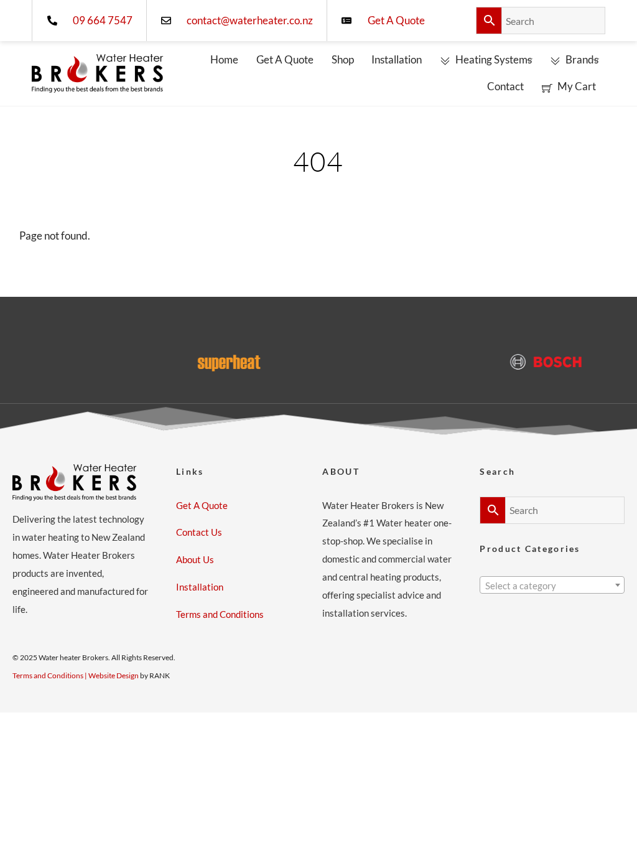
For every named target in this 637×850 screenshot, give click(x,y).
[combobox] (552, 585)
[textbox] (551, 586)
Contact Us (199, 532)
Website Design (113, 675)
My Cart (576, 86)
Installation (396, 59)
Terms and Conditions (220, 614)
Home (224, 59)
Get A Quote (285, 59)
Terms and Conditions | (50, 675)
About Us (195, 559)
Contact (505, 86)
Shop (343, 59)
